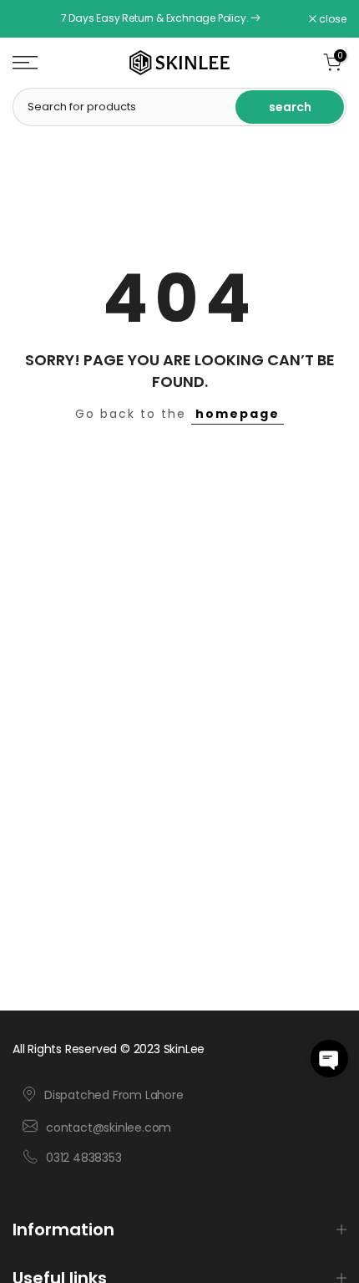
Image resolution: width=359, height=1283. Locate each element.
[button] (329, 1058)
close (331, 19)
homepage (237, 413)
